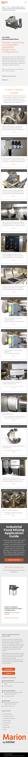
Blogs (4, 729)
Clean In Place (7, 720)
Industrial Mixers (7, 714)
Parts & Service (7, 722)
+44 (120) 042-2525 (9, 696)
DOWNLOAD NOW (14, 560)
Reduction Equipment (9, 718)
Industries (5, 725)
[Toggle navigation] (25, 3)
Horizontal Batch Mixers (17, 7)
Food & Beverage (11, 76)
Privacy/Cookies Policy (9, 753)
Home (3, 7)
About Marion (8, 669)
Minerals (17, 612)
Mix (8, 7)
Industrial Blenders (8, 716)
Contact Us (9, 673)
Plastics (12, 612)
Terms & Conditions (8, 754)
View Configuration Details (11, 617)
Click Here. (12, 70)
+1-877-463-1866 (8, 686)
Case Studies (6, 727)
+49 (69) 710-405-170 (9, 706)
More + (14, 132)
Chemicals (7, 614)
